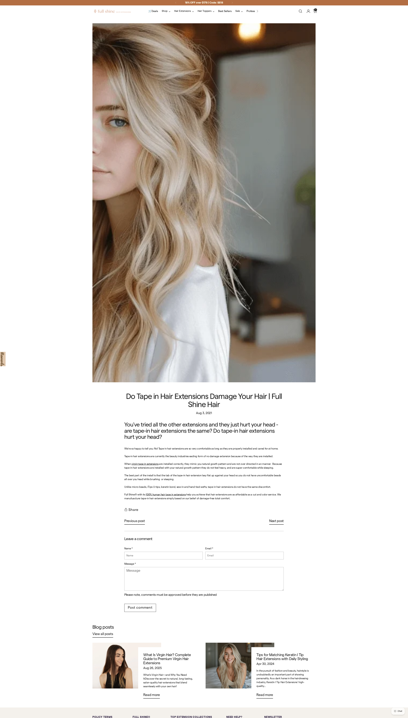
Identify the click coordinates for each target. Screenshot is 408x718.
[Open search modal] (300, 11)
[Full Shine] (112, 11)
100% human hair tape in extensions (166, 494)
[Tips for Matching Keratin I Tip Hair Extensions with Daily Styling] (240, 672)
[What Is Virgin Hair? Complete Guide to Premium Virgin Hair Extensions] (126, 672)
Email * (209, 548)
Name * (128, 548)
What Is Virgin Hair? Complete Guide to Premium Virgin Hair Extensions (167, 659)
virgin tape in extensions (144, 464)
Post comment (140, 607)
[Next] (232, 2)
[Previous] (175, 2)
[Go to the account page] (307, 11)
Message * (130, 564)
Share (133, 510)
